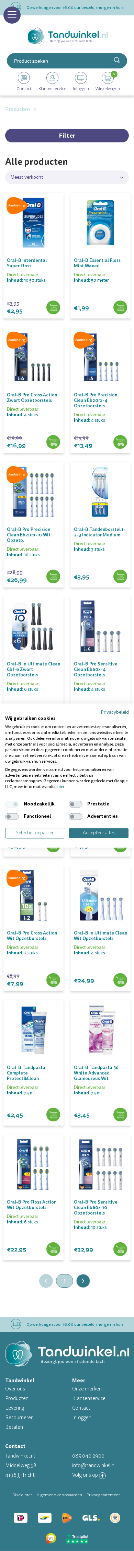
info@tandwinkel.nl (94, 1465)
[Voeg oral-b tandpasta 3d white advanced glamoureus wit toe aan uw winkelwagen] (120, 1116)
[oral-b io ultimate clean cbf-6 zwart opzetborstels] (33, 651)
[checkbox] (12, 804)
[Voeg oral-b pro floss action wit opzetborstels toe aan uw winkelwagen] (53, 1250)
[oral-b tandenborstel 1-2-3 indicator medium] (100, 516)
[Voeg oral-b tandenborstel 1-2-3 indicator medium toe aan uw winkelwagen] (120, 578)
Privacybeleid (115, 712)
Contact (81, 1408)
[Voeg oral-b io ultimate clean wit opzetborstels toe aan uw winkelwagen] (120, 981)
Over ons (15, 1389)
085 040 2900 (88, 1456)
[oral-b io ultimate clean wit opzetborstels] (100, 920)
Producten (17, 1398)
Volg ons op (85, 1475)
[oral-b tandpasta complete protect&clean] (33, 1054)
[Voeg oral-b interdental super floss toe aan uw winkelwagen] (53, 309)
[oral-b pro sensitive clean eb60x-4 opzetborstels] (100, 651)
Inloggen (81, 1417)
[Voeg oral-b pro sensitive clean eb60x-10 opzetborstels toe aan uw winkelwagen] (120, 1250)
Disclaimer (22, 1495)
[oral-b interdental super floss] (33, 247)
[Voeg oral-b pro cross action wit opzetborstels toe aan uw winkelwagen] (53, 981)
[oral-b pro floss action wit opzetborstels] (33, 1189)
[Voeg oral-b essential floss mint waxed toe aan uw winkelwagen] (120, 309)
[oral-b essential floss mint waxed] (100, 247)
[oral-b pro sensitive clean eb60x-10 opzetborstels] (100, 1189)
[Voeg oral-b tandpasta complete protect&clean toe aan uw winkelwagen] (53, 1116)
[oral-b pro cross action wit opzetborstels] (33, 920)
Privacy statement (103, 1495)
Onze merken (87, 1389)
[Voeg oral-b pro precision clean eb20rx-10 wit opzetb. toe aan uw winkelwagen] (53, 578)
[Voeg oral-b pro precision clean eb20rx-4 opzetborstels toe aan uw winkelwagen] (120, 443)
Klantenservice (88, 1398)
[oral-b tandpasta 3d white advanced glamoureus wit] (100, 1054)
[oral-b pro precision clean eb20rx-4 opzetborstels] (100, 381)
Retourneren (19, 1417)
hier (60, 787)
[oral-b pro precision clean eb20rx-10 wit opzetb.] (33, 516)
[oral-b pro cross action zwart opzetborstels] (33, 381)
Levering (14, 1408)
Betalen (14, 1427)
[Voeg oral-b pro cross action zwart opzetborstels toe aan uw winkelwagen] (53, 443)
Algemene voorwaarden (59, 1495)
